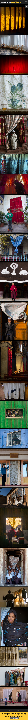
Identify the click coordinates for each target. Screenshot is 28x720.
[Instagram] (16, 710)
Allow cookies (15, 718)
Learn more (20, 716)
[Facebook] (11, 710)
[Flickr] (19, 710)
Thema (3, 5)
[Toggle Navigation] (26, 2)
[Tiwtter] (9, 710)
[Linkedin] (14, 710)
